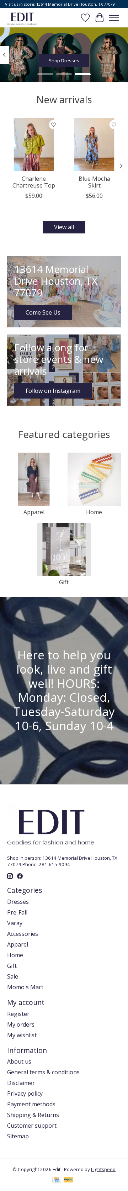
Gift (64, 582)
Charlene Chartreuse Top (33, 182)
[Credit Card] (56, 1180)
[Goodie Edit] (22, 17)
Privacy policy (25, 1093)
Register (18, 1014)
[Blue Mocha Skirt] (94, 144)
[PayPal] (68, 1180)
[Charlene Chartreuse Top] (33, 144)
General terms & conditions (43, 1072)
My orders (20, 1024)
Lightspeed (103, 1169)
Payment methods (31, 1104)
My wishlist (22, 1035)
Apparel (33, 512)
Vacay (14, 923)
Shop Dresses (64, 60)
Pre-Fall (17, 912)
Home (94, 512)
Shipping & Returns (33, 1115)
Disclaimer (21, 1083)
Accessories (22, 934)
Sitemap (18, 1136)
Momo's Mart (25, 987)
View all (64, 227)
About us (19, 1061)
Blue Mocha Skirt (94, 182)
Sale (12, 976)
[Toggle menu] (114, 18)
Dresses (18, 902)
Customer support (32, 1125)
